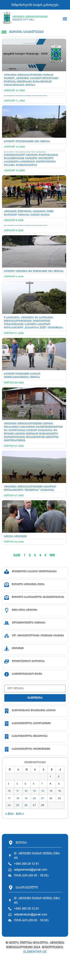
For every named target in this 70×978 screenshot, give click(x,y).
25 (17, 805)
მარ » (20, 814)
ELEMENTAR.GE (35, 952)
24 (9, 805)
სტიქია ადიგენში (15, 536)
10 (9, 790)
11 (17, 790)
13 (34, 790)
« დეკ (9, 814)
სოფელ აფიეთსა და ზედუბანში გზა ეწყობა (33, 271)
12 (26, 790)
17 (9, 798)
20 (34, 798)
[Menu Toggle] (65, 18)
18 (17, 798)
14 (42, 790)
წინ (52, 555)
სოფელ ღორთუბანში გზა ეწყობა (27, 141)
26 (26, 805)
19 (26, 798)
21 (42, 798)
